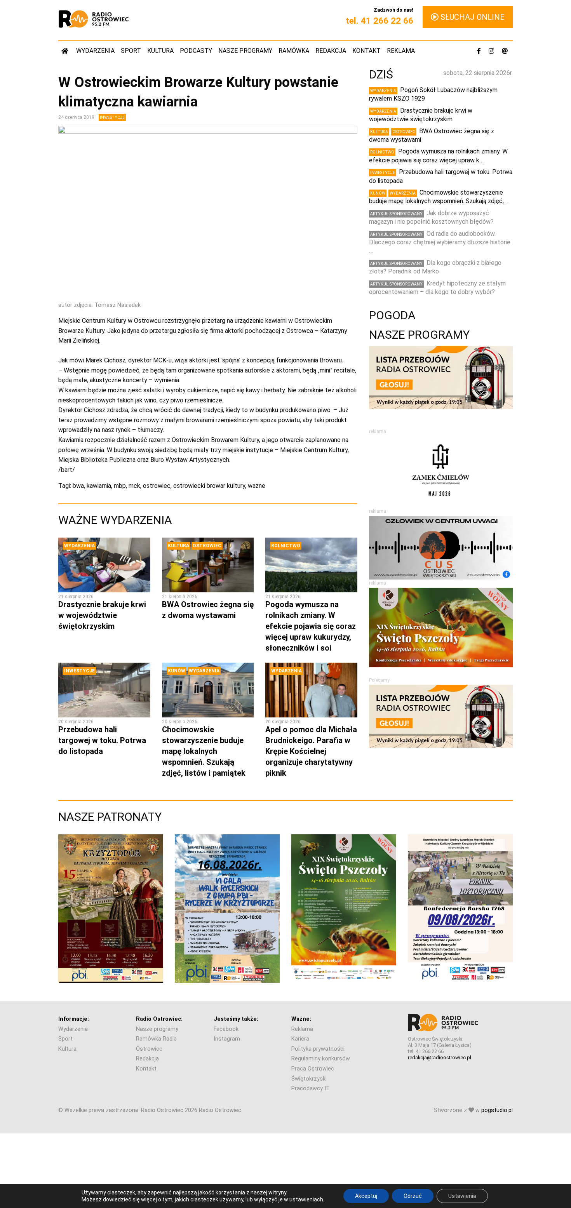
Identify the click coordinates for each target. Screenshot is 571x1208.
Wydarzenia (95, 50)
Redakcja (330, 50)
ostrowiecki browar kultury (209, 485)
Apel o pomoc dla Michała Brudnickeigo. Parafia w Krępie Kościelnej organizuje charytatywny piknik (311, 751)
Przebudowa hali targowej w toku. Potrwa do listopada (102, 740)
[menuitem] (65, 50)
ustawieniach (306, 1199)
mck (134, 485)
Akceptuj (366, 1196)
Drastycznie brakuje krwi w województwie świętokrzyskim (102, 615)
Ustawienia (462, 1196)
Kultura (160, 50)
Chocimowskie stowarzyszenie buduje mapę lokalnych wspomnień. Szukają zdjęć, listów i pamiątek (203, 751)
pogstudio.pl (497, 1110)
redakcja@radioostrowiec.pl (439, 1057)
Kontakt (366, 50)
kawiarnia (99, 485)
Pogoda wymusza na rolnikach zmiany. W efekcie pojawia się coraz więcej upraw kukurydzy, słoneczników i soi (310, 626)
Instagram (227, 1039)
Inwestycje (112, 117)
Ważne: (301, 1019)
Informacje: (73, 1019)
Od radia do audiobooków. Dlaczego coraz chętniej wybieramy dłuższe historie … (439, 242)
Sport (131, 50)
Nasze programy (245, 50)
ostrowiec (157, 485)
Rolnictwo (285, 545)
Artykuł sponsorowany (396, 213)
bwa (78, 485)
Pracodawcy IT (310, 1088)
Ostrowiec (207, 545)
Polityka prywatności (318, 1049)
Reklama (401, 50)
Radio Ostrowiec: (159, 1019)
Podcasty (196, 50)
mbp (120, 485)
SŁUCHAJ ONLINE (472, 17)
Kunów (176, 671)
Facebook (226, 1029)
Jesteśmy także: (236, 1019)
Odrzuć (413, 1196)
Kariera (300, 1039)
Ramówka (294, 50)
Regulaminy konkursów (320, 1058)
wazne (256, 485)
